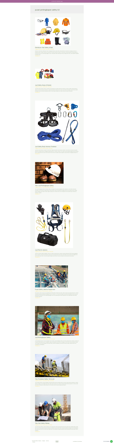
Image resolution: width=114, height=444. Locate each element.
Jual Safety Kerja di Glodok (43, 85)
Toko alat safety (45, 424)
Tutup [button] (62, 1)
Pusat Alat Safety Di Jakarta (36, 440)
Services (47, 440)
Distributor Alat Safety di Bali (44, 47)
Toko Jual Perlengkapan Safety (44, 185)
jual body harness (45, 148)
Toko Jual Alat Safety (45, 187)
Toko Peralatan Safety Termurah (44, 379)
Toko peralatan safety (46, 380)
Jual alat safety (44, 86)
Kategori (43, 440)
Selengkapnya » (37, 55)
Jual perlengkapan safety (46, 339)
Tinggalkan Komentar (38, 49)
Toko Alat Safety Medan (42, 423)
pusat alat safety (45, 291)
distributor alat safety (46, 49)
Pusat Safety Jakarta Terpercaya (45, 289)
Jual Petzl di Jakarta (41, 250)
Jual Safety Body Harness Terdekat (45, 146)
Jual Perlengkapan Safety (42, 337)
